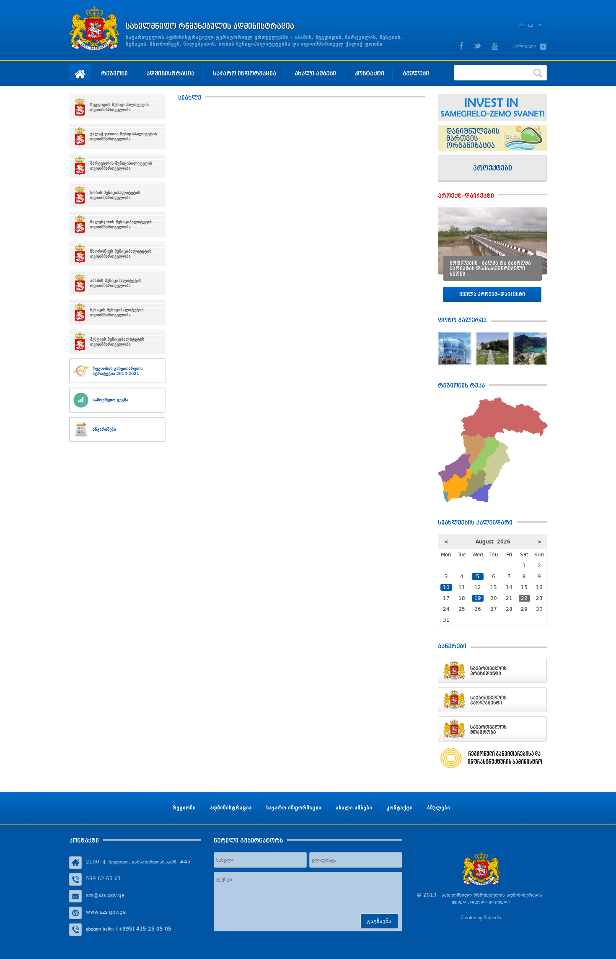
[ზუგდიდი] (117, 106)
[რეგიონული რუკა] (493, 400)
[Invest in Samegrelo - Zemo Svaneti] (492, 138)
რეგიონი (114, 73)
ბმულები (416, 73)
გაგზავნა (379, 921)
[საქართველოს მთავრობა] (492, 729)
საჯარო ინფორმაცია (244, 73)
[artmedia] (481, 919)
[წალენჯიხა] (117, 224)
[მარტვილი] (117, 165)
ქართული (524, 46)
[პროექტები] (492, 168)
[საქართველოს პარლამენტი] (492, 699)
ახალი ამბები (315, 73)
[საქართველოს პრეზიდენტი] (492, 670)
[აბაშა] (117, 282)
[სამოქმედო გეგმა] (117, 400)
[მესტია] (117, 341)
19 (477, 598)
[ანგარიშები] (117, 429)
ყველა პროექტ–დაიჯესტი (492, 294)
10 (446, 587)
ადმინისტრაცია (170, 73)
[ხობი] (117, 194)
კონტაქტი (369, 73)
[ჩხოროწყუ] (117, 253)
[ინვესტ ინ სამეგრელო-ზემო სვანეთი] (492, 107)
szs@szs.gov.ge (105, 895)
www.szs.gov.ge (106, 912)
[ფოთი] (117, 136)
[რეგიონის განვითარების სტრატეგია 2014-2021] (117, 370)
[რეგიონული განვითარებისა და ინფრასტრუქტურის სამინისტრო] (492, 758)
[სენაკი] (117, 312)
